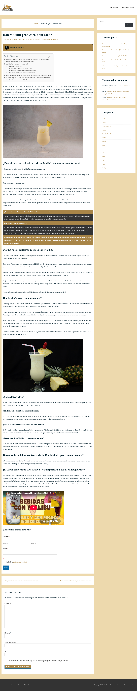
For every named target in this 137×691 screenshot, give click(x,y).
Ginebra (104, 138)
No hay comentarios (51, 39)
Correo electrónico (10, 642)
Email (5, 548)
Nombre (5, 543)
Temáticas (112, 7)
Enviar (6, 567)
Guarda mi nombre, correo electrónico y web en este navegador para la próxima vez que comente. (37, 660)
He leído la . (16, 562)
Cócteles (104, 130)
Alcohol (104, 119)
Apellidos (33, 543)
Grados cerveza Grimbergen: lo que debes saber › (75, 581)
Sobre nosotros (126, 7)
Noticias (104, 141)
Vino (103, 160)
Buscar (102, 22)
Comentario (9, 603)
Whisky (104, 168)
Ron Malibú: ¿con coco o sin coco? (17, 64)
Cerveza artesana (106, 126)
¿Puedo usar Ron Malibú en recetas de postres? (22, 73)
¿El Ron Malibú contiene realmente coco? (20, 68)
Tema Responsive (129, 685)
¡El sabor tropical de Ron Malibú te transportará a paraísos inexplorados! (28, 78)
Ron (103, 149)
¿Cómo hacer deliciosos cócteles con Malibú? (20, 61)
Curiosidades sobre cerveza (109, 134)
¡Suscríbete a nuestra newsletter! (18, 80)
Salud (103, 156)
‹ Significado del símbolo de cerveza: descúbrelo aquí (21, 581)
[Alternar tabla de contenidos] (49, 56)
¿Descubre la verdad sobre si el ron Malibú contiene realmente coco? (27, 59)
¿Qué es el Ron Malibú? (15, 66)
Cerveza (37, 39)
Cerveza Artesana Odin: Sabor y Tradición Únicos (115, 56)
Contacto (13, 685)
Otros (103, 145)
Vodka (103, 164)
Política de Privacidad (24, 685)
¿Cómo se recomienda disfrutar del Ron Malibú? (22, 70)
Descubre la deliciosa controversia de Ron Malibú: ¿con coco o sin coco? (28, 75)
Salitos (103, 153)
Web (6, 651)
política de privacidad (20, 562)
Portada (36, 24)
